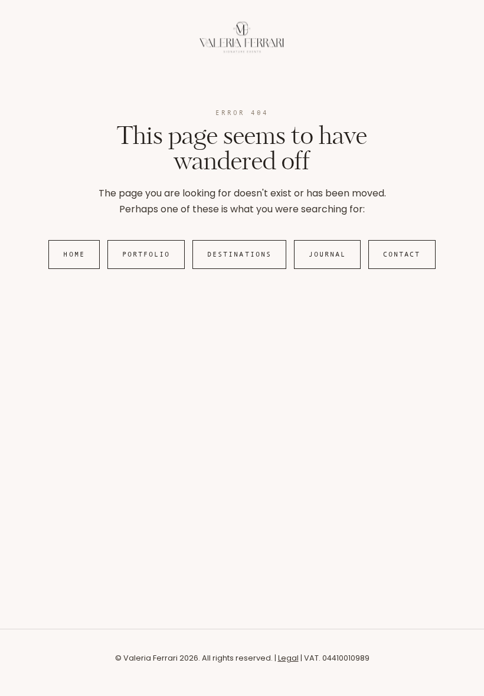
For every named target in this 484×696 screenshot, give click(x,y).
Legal (288, 658)
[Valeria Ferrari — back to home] (242, 51)
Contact (402, 254)
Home (73, 254)
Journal (327, 254)
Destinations (239, 254)
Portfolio (146, 254)
